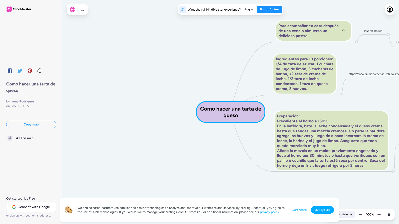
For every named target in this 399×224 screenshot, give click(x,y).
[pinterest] (30, 70)
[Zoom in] (379, 214)
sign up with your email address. (30, 215)
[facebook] (10, 70)
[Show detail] (389, 214)
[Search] (82, 9)
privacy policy (269, 212)
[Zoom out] (361, 214)
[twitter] (20, 70)
